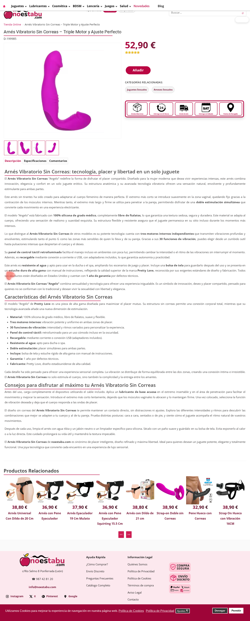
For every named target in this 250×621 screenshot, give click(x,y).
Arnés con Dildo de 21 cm (140, 516)
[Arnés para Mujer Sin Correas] (62, 90)
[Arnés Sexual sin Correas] (38, 148)
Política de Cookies (139, 578)
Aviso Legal (135, 592)
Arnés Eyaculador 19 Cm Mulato (80, 516)
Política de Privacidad (141, 571)
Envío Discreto (95, 571)
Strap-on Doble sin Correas (170, 516)
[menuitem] (7, 6)
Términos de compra (141, 585)
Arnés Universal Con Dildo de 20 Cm (19, 516)
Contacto (133, 599)
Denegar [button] (220, 610)
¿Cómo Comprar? (97, 564)
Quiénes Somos (137, 564)
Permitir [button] (236, 610)
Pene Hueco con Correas (200, 516)
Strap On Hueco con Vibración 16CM (230, 518)
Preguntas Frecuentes (99, 578)
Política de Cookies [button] (131, 610)
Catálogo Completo (98, 585)
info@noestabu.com (42, 587)
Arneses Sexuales (163, 89)
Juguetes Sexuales (137, 89)
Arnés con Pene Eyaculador (50, 516)
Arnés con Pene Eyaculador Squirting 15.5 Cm (110, 518)
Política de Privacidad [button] (160, 610)
